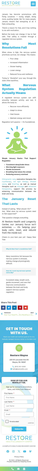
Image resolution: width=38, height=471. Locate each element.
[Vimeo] (30, 451)
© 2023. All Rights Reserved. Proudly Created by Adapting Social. (19, 460)
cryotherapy (6, 182)
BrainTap (15, 184)
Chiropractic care (9, 179)
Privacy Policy (19, 457)
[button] (33, 3)
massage (20, 186)
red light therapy (20, 182)
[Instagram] (13, 451)
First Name (8, 393)
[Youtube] (24, 451)
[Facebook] (7, 451)
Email (6, 410)
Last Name (8, 402)
